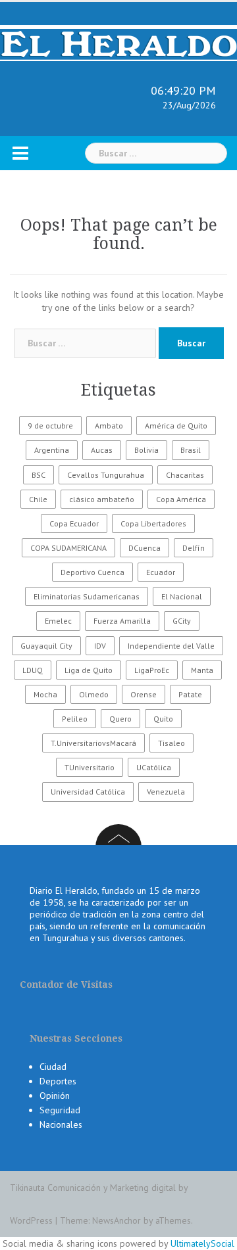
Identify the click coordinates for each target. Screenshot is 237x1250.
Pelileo (75, 719)
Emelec (58, 621)
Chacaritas (185, 475)
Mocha (45, 694)
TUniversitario (90, 767)
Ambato (109, 425)
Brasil (190, 450)
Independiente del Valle (171, 646)
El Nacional (181, 596)
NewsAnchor (116, 1220)
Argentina (51, 450)
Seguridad (60, 1110)
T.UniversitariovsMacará (93, 743)
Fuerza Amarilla (122, 621)
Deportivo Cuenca (92, 572)
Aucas (102, 450)
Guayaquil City (46, 646)
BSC (38, 475)
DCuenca (144, 548)
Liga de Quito (89, 670)
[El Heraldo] (118, 42)
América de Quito (176, 425)
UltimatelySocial (202, 1243)
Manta (202, 670)
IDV (100, 646)
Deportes (58, 1081)
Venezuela (166, 792)
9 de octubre (50, 425)
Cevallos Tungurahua (105, 475)
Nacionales (61, 1124)
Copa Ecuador (74, 523)
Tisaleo (171, 743)
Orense (143, 694)
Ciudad (53, 1067)
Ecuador (160, 572)
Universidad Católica (88, 792)
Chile (38, 499)
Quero (120, 719)
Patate (190, 694)
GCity (181, 621)
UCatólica (153, 767)
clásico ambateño (101, 499)
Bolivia (146, 450)
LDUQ (32, 670)
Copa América (181, 499)
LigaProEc (151, 670)
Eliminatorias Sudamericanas (87, 596)
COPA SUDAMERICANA (68, 548)
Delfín (193, 548)
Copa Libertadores (153, 523)
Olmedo (94, 694)
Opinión (55, 1095)
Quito (163, 719)
